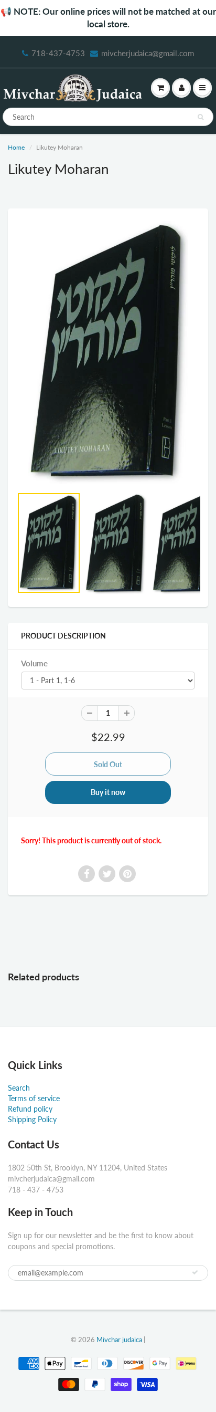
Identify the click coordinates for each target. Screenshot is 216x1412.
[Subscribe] (195, 1272)
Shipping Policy (32, 1119)
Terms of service (34, 1098)
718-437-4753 (58, 53)
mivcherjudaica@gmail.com (147, 53)
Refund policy (30, 1108)
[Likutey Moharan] (108, 352)
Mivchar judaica (119, 1339)
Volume (34, 663)
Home (16, 147)
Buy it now (108, 792)
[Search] (200, 117)
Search (19, 1087)
